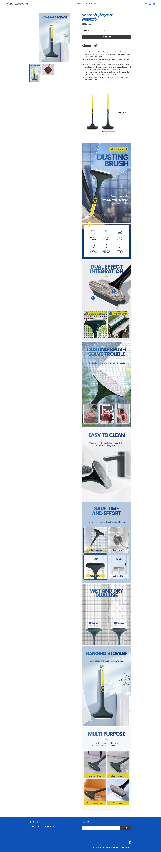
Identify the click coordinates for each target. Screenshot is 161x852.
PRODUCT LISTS (35, 826)
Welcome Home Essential (105, 847)
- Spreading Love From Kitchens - (121, 847)
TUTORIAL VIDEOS (49, 826)
